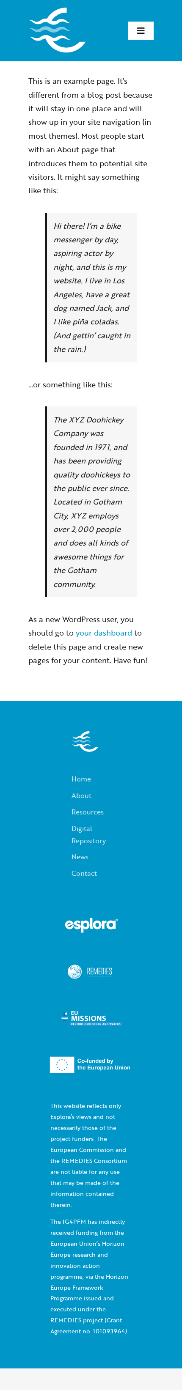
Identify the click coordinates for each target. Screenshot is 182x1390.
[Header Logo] (57, 10)
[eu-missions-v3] (91, 1016)
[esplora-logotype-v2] (91, 923)
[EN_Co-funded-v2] (91, 1063)
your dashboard (104, 632)
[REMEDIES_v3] (91, 970)
